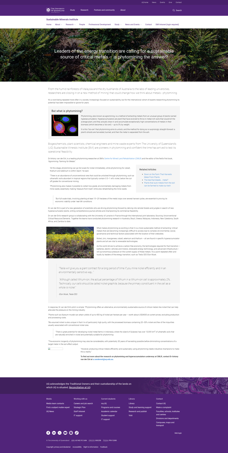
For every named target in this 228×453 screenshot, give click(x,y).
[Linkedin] (54, 433)
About (122, 10)
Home (48, 24)
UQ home (145, 2)
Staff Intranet (79, 411)
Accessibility (77, 447)
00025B (98, 440)
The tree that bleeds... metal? (156, 180)
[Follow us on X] (60, 433)
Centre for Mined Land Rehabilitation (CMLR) (122, 158)
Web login (178, 433)
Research (84, 10)
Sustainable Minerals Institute (62, 19)
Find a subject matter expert (58, 407)
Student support (108, 415)
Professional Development (100, 24)
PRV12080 (113, 440)
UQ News (50, 411)
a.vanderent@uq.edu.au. (103, 359)
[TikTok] (77, 433)
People (82, 24)
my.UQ (104, 403)
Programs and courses (110, 407)
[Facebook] (48, 433)
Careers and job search (83, 403)
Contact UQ (161, 403)
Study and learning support (140, 407)
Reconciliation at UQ (79, 387)
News (154, 2)
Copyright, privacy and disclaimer (58, 447)
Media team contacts (55, 403)
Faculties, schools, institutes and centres (168, 413)
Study (72, 10)
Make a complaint (163, 407)
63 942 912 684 (81, 440)
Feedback (103, 447)
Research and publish (138, 411)
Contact (179, 2)
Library (132, 403)
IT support (78, 415)
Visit (130, 415)
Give (170, 2)
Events (162, 2)
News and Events (132, 24)
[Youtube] (65, 433)
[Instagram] (71, 433)
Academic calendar (109, 411)
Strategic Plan (80, 407)
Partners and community (104, 10)
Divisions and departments (167, 418)
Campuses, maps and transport (165, 424)
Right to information (90, 447)
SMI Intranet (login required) (167, 24)
